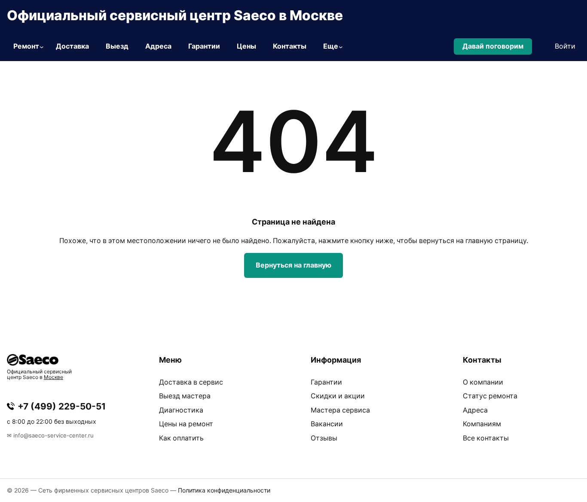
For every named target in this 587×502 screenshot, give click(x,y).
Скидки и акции (338, 396)
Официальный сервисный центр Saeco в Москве (175, 15)
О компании (483, 382)
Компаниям (482, 424)
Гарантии (326, 382)
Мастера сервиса (340, 410)
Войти (565, 46)
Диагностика (181, 410)
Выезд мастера (185, 396)
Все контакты (486, 438)
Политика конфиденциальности (224, 490)
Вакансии (327, 424)
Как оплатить (181, 438)
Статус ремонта (490, 396)
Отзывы (324, 438)
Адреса (475, 410)
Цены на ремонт (186, 424)
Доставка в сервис (191, 382)
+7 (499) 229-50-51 (62, 406)
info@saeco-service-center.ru (53, 435)
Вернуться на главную (293, 265)
